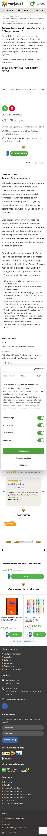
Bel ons (9, 10)
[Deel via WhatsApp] (39, 163)
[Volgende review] (43, 491)
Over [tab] (39, 376)
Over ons (8, 782)
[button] (12, 108)
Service (39, 10)
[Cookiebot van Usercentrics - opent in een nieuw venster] (33, 369)
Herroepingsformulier (13, 669)
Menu (42, 4)
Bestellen (8, 657)
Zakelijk (7, 785)
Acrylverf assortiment (13, 788)
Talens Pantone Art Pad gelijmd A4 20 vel (11, 619)
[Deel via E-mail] (43, 163)
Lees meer (13, 500)
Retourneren (9, 666)
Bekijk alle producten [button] (22, 641)
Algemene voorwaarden (13, 818)
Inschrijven (9, 740)
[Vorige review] (3, 491)
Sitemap (7, 825)
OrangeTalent (10, 832)
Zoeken (25, 10)
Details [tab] (24, 376)
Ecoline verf (9, 800)
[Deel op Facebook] (32, 163)
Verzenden (8, 663)
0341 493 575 (11, 688)
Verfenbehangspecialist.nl (14, 828)
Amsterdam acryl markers (15, 797)
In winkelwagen (19, 153)
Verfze (12, 4)
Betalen (7, 660)
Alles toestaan (24, 451)
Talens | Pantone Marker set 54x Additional (32, 620)
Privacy (6, 822)
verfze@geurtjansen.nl (15, 699)
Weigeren (23, 465)
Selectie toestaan (23, 458)
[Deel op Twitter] (36, 163)
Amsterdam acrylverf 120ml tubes (18, 794)
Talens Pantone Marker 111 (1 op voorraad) (22, 564)
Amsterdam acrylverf (13, 791)
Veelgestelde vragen (12, 654)
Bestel (27, 576)
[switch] (40, 425)
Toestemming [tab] (8, 376)
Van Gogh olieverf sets (13, 803)
